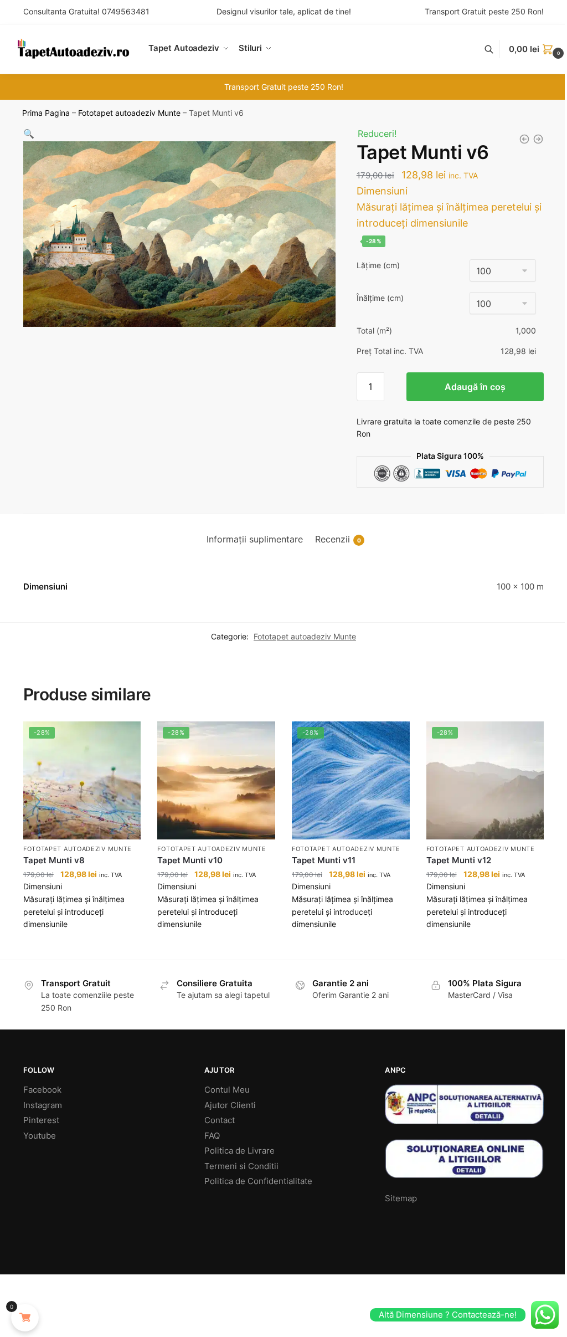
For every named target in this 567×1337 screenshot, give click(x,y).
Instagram (42, 1105)
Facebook (42, 1089)
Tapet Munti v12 (458, 860)
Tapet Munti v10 (190, 860)
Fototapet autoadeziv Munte (129, 113)
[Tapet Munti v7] (538, 139)
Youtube (39, 1135)
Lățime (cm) (378, 265)
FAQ (212, 1135)
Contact (219, 1120)
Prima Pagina (46, 113)
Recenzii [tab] (338, 539)
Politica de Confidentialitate (258, 1181)
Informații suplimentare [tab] (255, 539)
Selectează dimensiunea (82, 948)
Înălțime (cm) (380, 298)
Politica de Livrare (239, 1150)
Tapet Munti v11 (323, 860)
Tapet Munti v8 (54, 860)
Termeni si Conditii (241, 1166)
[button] (28, 133)
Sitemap (401, 1198)
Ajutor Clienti (230, 1105)
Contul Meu (227, 1089)
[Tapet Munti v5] (524, 139)
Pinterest (41, 1120)
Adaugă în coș (475, 386)
